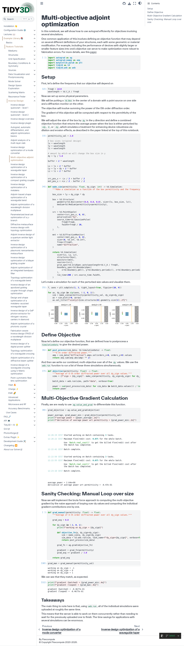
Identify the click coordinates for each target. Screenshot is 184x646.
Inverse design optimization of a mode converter (22, 150)
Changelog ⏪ (10, 445)
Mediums (12, 50)
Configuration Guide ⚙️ (15, 30)
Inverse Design (16, 100)
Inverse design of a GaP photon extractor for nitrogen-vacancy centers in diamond (22, 315)
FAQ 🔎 (7, 416)
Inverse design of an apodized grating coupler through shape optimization (22, 289)
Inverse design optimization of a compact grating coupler (22, 177)
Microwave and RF (17, 404)
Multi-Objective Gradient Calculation (164, 15)
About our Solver (12, 449)
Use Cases (11, 412)
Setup (150, 8)
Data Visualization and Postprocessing (19, 75)
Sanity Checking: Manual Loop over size (164, 20)
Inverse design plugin (21, 123)
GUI (5, 429)
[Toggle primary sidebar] (41, 3)
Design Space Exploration (15, 87)
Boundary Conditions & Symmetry (19, 64)
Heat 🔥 (12, 385)
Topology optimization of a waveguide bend (21, 279)
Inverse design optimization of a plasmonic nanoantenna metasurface (22, 249)
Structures (13, 55)
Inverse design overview (22, 119)
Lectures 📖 (9, 34)
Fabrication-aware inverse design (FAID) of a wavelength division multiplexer (22, 335)
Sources (12, 70)
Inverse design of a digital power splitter (20, 345)
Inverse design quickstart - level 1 (19, 106)
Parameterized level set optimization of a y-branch (22, 217)
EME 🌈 (12, 393)
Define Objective (155, 12)
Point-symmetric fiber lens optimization (21, 379)
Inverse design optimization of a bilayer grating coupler (22, 260)
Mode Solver (14, 81)
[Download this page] (129, 3)
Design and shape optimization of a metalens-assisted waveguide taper (20, 302)
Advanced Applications (14, 398)
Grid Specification (16, 59)
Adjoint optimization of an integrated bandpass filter (22, 270)
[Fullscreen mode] (134, 3)
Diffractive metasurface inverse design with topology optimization (22, 227)
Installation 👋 (10, 26)
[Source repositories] (124, 3)
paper (93, 52)
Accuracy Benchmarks (19, 408)
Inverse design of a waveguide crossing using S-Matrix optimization (20, 369)
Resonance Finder (16, 96)
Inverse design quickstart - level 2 (20, 113)
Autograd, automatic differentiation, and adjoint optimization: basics (20, 131)
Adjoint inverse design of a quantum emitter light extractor (22, 237)
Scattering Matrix (16, 92)
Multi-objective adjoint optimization (22, 158)
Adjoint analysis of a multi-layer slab (20, 141)
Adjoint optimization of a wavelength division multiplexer (22, 207)
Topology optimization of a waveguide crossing (22, 352)
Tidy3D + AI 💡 (11, 425)
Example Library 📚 (13, 38)
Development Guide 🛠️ (15, 441)
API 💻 (7, 420)
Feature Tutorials (14, 46)
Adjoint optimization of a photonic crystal (22, 325)
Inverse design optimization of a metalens (19, 187)
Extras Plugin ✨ (11, 437)
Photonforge (10, 433)
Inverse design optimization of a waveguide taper (19, 167)
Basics (9, 42)
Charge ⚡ (13, 389)
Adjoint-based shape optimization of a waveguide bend (21, 197)
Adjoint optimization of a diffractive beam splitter (22, 359)
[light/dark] (140, 3)
